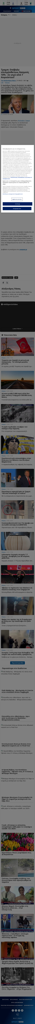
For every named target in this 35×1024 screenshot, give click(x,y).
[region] (17, 179)
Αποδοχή (17, 203)
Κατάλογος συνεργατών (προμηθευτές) (13, 194)
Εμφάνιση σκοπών (17, 199)
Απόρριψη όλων (17, 208)
